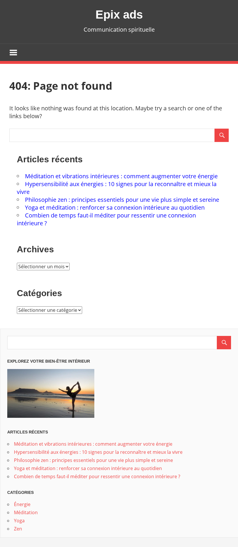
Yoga (19, 520)
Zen (18, 529)
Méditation (26, 512)
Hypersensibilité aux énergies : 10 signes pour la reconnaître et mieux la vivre (98, 452)
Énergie (22, 504)
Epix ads (119, 14)
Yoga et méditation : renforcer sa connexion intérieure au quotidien (115, 207)
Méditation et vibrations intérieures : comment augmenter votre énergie (121, 176)
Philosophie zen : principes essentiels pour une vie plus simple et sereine (122, 200)
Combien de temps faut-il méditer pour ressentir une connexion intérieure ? (97, 476)
